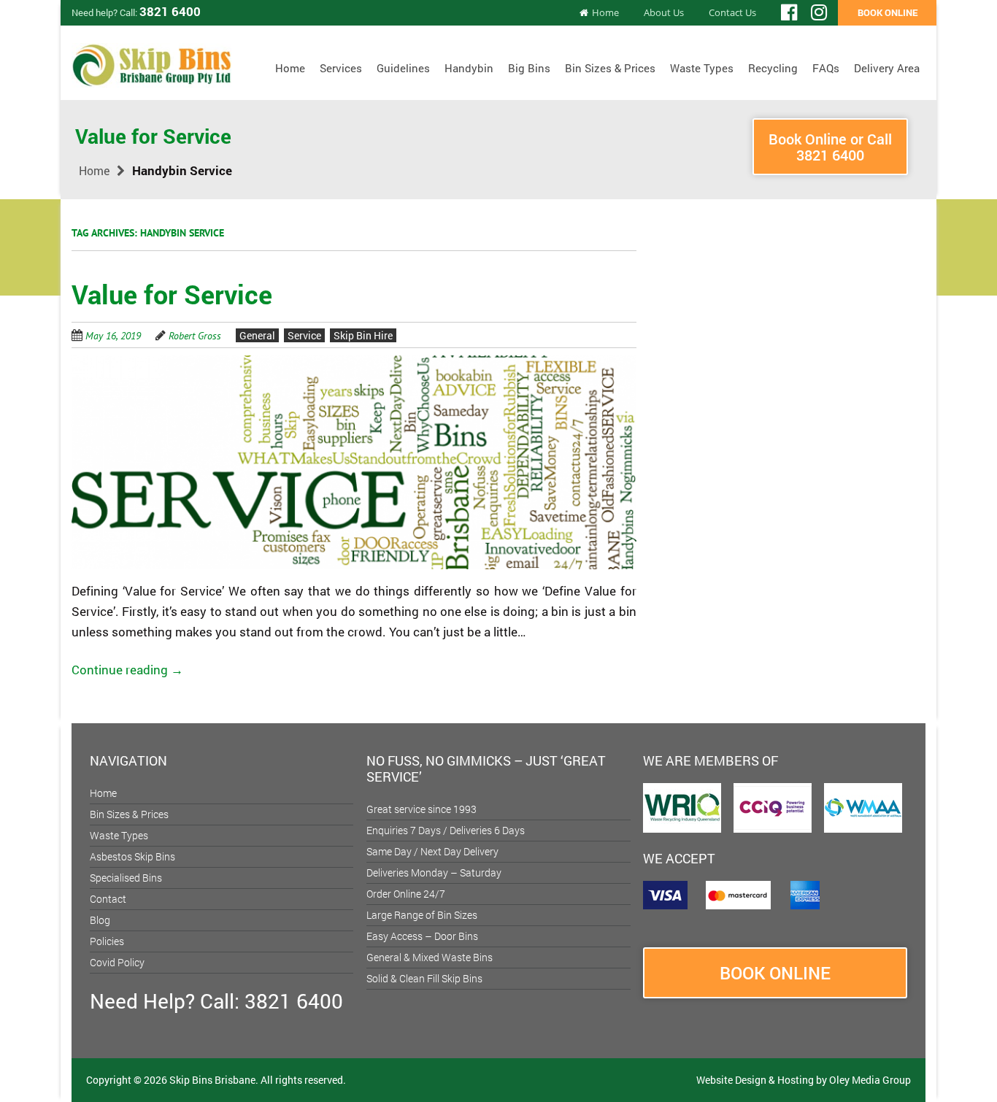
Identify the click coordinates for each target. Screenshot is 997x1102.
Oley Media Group (870, 1080)
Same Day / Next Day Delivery (432, 851)
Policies (107, 941)
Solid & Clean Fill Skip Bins (424, 978)
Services (341, 68)
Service (304, 335)
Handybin (468, 68)
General (257, 335)
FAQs (825, 68)
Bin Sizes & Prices (610, 68)
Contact (108, 899)
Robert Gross (195, 335)
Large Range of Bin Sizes (421, 915)
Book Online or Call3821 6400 (830, 146)
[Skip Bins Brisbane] (151, 59)
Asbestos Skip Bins (132, 856)
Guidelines (403, 68)
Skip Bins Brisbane (212, 1080)
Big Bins (529, 68)
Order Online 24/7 (405, 894)
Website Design (731, 1080)
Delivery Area (887, 68)
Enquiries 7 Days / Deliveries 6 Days (445, 830)
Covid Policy (117, 962)
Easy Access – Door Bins (422, 936)
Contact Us (732, 12)
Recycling (773, 68)
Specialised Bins (126, 878)
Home (605, 12)
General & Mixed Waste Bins (429, 957)
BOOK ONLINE (887, 12)
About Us (664, 12)
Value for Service (172, 294)
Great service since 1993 (421, 809)
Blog (100, 920)
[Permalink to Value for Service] (354, 363)
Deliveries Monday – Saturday (433, 872)
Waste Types (702, 68)
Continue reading (127, 669)
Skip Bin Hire (363, 335)
